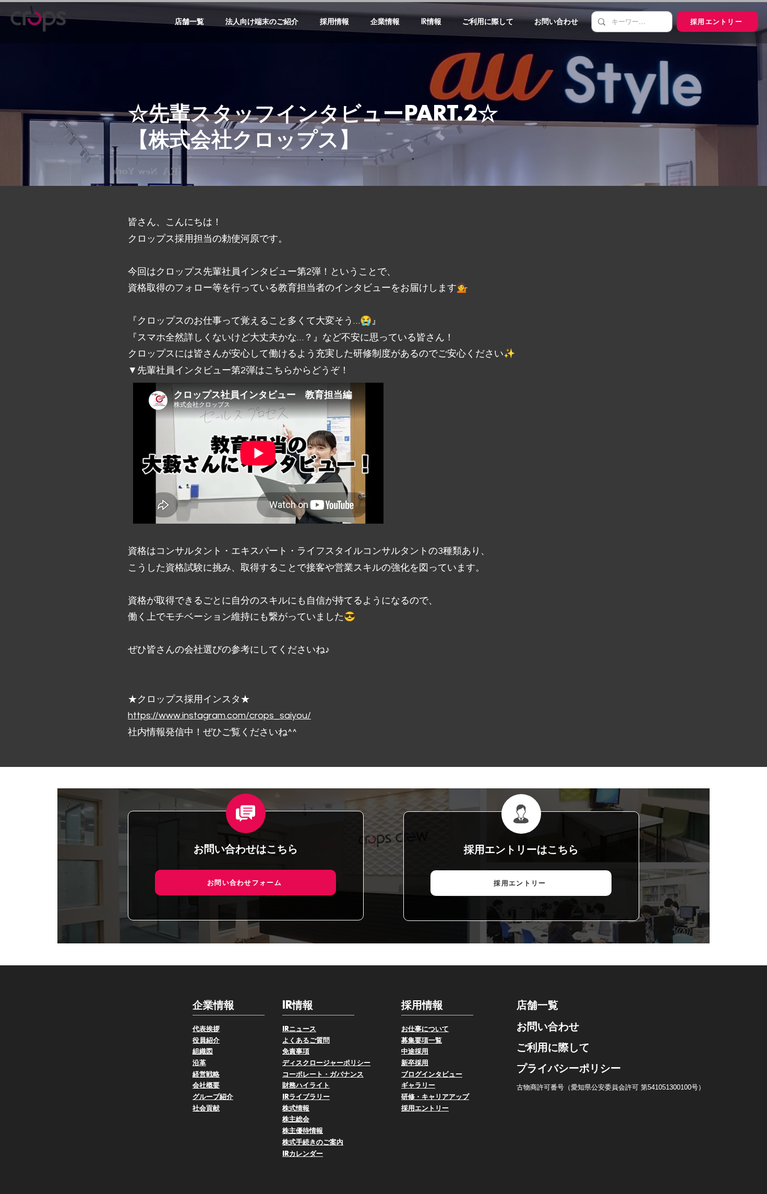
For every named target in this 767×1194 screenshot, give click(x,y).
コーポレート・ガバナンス (323, 1074)
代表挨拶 (206, 1029)
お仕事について (425, 1029)
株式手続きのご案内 (312, 1142)
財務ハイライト (306, 1085)
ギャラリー (418, 1085)
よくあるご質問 (306, 1040)
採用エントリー (425, 1108)
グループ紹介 (213, 1097)
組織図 (203, 1051)
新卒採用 (414, 1063)
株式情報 (295, 1108)
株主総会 (295, 1119)
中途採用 (414, 1051)
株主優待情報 (302, 1130)
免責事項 (295, 1051)
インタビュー (442, 1074)
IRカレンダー (302, 1153)
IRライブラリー (306, 1097)
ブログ (411, 1074)
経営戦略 (206, 1074)
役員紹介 (206, 1040)
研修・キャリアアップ (435, 1097)
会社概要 (206, 1085)
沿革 (199, 1063)
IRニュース (299, 1029)
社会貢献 (206, 1108)
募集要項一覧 (421, 1040)
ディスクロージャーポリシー (326, 1063)
